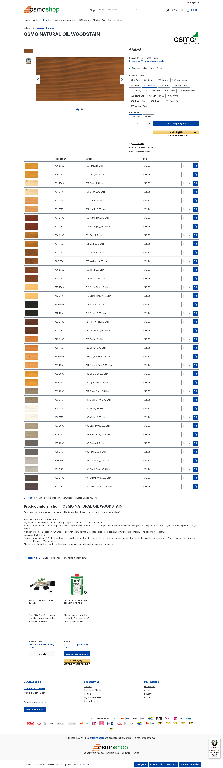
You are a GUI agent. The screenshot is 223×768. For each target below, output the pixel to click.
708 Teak (164, 85)
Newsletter (149, 686)
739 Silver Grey (156, 96)
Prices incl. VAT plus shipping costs (146, 61)
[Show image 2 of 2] (82, 109)
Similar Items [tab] (49, 557)
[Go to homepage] (43, 9)
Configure (141, 764)
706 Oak (135, 85)
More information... (89, 764)
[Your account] (182, 10)
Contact (88, 686)
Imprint (147, 697)
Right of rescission (93, 697)
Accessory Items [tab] (33, 557)
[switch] (214, 755)
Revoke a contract (34, 709)
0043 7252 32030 (34, 688)
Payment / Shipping (93, 690)
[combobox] (116, 9)
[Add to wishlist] (50, 592)
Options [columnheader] (89, 159)
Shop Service (91, 682)
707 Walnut (149, 85)
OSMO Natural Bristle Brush (41, 602)
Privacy (148, 693)
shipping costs (97, 738)
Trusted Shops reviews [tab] (86, 497)
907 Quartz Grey (139, 106)
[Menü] (218, 739)
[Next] (122, 79)
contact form (40, 702)
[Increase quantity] (143, 123)
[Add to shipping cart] (195, 165)
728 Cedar (170, 90)
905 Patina (156, 101)
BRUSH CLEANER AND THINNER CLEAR (76, 602)
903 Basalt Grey (138, 101)
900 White (173, 96)
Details (42, 654)
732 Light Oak (137, 96)
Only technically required (163, 764)
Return (87, 693)
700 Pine (135, 80)
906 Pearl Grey (173, 101)
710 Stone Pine (180, 85)
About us (148, 690)
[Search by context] (93, 10)
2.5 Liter (148, 116)
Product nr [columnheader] (60, 159)
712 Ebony (136, 90)
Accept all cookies (189, 764)
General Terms (91, 701)
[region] (74, 79)
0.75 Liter (135, 116)
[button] (176, 133)
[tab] (29, 498)
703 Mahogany (179, 80)
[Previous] (38, 79)
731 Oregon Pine (187, 90)
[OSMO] (186, 38)
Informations (151, 682)
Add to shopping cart (176, 123)
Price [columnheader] (146, 159)
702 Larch (163, 80)
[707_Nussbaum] (80, 79)
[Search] (137, 9)
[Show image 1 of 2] (78, 109)
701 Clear (148, 80)
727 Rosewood (153, 90)
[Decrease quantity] (132, 123)
